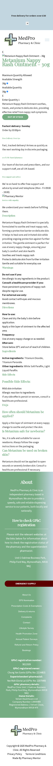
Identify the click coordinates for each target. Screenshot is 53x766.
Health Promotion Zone (26, 633)
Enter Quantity (10, 99)
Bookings (26, 650)
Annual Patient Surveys (26, 639)
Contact (26, 622)
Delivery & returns (26, 611)
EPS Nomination (26, 600)
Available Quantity (12, 87)
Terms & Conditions (35, 754)
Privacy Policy (14, 754)
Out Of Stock (15, 117)
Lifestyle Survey (26, 628)
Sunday (26, 126)
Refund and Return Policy (26, 645)
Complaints (26, 617)
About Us (26, 595)
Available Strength (12, 79)
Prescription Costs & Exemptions (26, 606)
